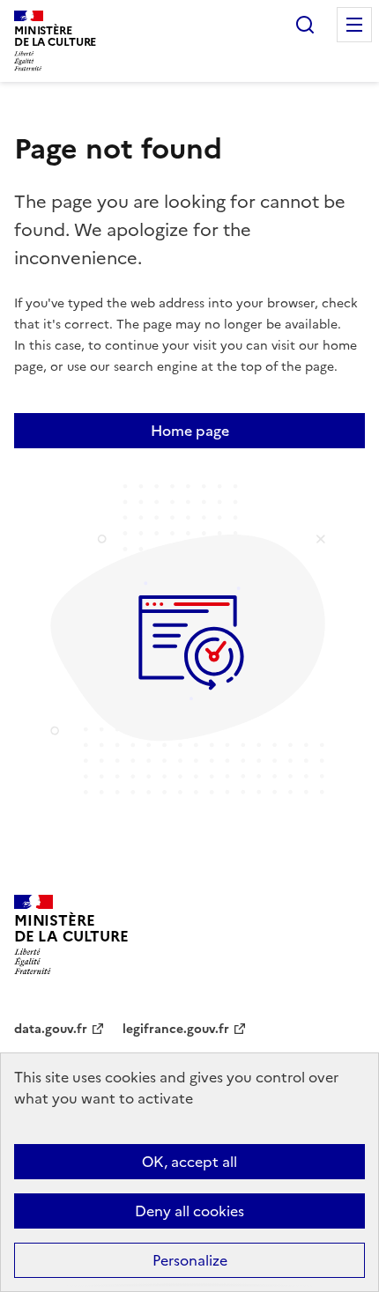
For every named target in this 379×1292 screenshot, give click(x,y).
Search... (305, 24)
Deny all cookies (189, 1211)
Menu (354, 24)
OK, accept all (189, 1161)
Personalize (189, 1260)
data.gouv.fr (50, 1029)
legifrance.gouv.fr (176, 1029)
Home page (190, 430)
